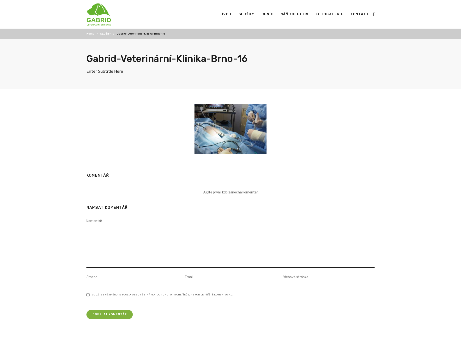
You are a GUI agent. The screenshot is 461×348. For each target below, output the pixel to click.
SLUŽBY (246, 14)
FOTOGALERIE (329, 14)
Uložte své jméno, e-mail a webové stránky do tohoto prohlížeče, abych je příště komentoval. (162, 295)
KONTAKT (360, 14)
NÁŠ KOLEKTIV (294, 14)
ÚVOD (226, 14)
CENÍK (267, 14)
